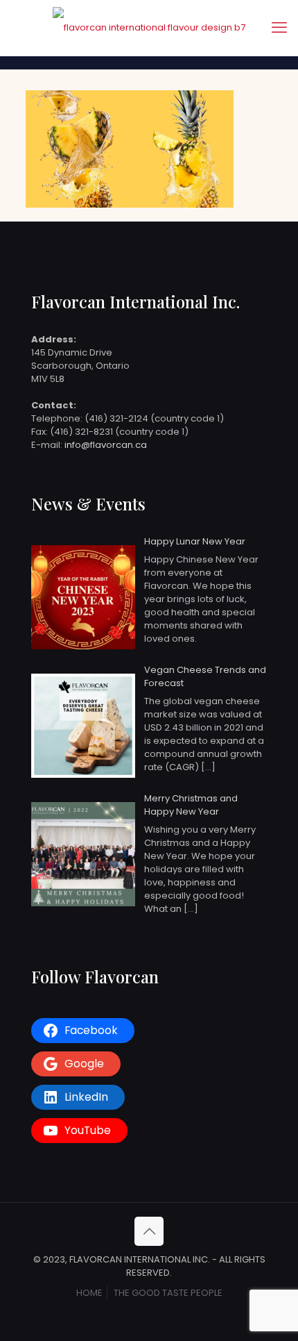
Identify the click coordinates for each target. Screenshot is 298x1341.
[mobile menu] (279, 28)
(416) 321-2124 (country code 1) (154, 418)
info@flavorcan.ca (105, 444)
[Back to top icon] (149, 1231)
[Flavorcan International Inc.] (149, 28)
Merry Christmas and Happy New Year (191, 805)
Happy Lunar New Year (194, 541)
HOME (89, 1292)
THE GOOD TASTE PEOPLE (168, 1292)
